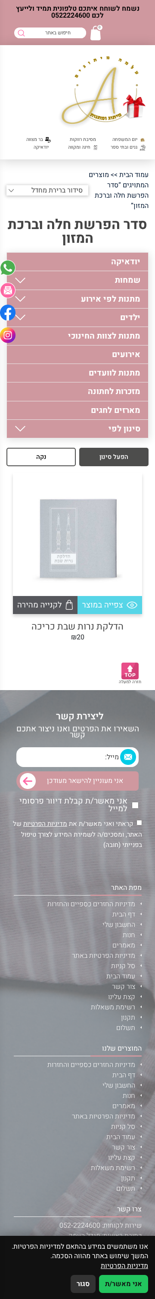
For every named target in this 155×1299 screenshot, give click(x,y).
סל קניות (123, 966)
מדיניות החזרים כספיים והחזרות (91, 904)
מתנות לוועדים (114, 373)
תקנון (128, 1017)
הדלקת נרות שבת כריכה (77, 626)
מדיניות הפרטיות (45, 823)
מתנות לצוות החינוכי (104, 336)
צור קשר (123, 986)
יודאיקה (125, 261)
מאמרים (123, 945)
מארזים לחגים (115, 410)
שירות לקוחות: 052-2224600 (100, 1225)
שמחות (127, 280)
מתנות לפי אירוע (110, 299)
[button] (8, 290)
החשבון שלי (118, 925)
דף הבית (123, 914)
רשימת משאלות (113, 1007)
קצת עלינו (121, 997)
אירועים (126, 354)
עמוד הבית (134, 175)
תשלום (125, 1028)
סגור (83, 1284)
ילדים (130, 317)
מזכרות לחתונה (114, 391)
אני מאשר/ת (123, 1284)
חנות (129, 935)
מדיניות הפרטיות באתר (103, 956)
